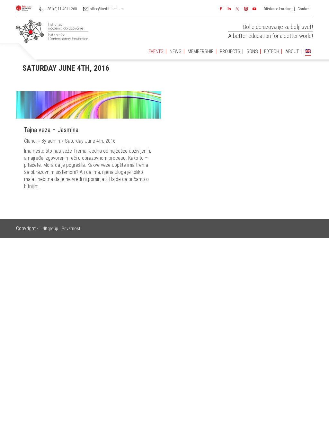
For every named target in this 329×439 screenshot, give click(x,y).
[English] (308, 51)
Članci (30, 141)
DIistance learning (277, 9)
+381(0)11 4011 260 (61, 9)
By (50, 141)
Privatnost (71, 228)
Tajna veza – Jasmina (51, 130)
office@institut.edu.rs (107, 9)
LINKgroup (49, 228)
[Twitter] (237, 9)
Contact (304, 9)
